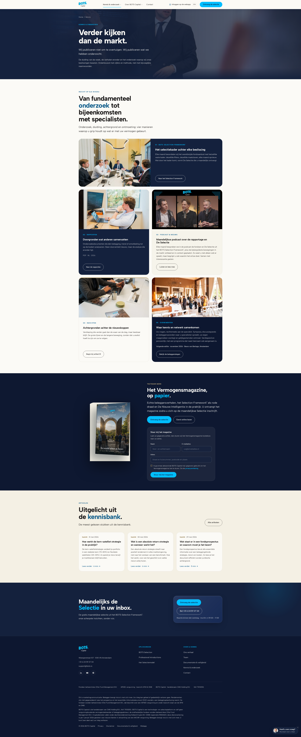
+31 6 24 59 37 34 (86, 662)
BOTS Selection (145, 652)
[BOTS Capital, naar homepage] (83, 4)
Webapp (143, 726)
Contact (149, 4)
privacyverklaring (191, 468)
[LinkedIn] (81, 672)
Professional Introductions (150, 657)
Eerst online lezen (184, 419)
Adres (152, 455)
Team (185, 657)
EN (194, 4)
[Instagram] (93, 672)
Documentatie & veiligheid (194, 662)
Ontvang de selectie (211, 4)
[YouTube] (87, 672)
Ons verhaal (188, 652)
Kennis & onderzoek (111, 4)
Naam (152, 444)
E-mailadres (186, 444)
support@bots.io (85, 666)
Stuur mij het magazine (163, 475)
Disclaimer (110, 726)
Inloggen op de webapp (181, 4)
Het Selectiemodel (147, 662)
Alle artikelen (213, 522)
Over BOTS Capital (133, 4)
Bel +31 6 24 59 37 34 (189, 611)
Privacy (100, 726)
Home (81, 17)
